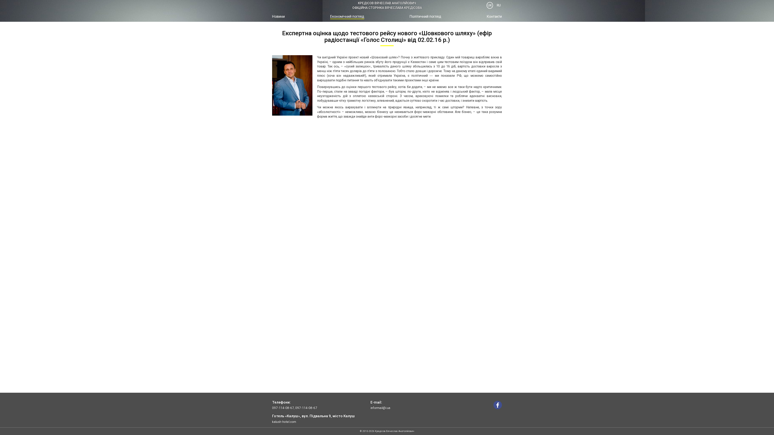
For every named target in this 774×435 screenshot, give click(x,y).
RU (499, 5)
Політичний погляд (425, 16)
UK (490, 5)
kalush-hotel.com (284, 422)
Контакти (494, 16)
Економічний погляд (347, 16)
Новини (278, 16)
